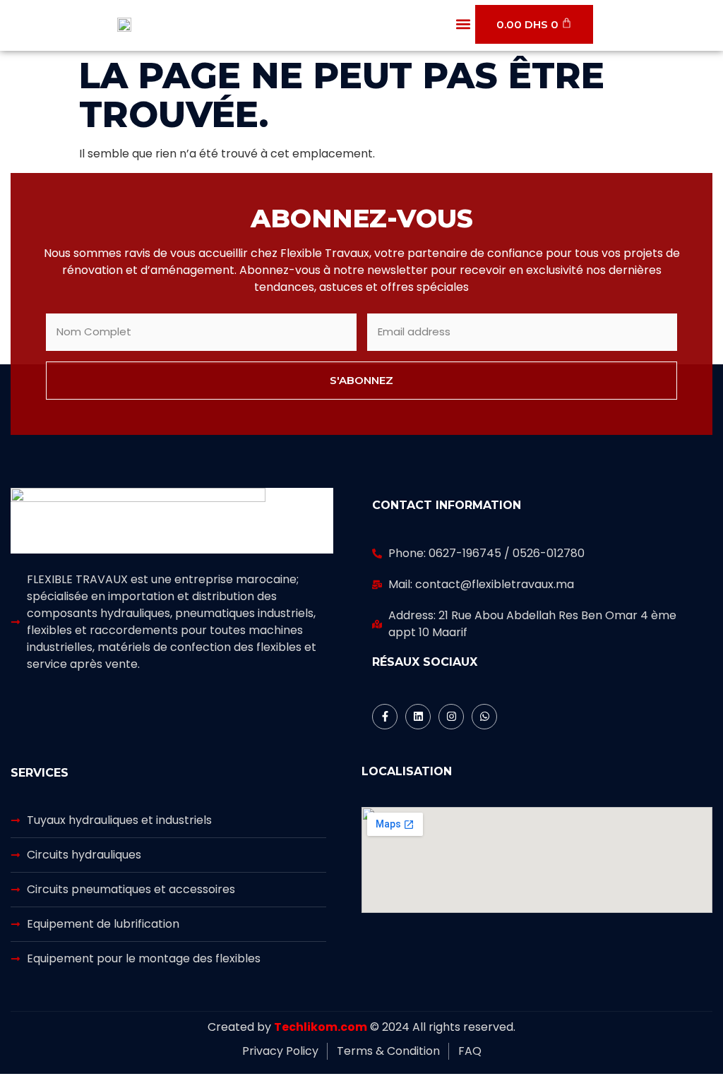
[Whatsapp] (484, 716)
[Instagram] (451, 716)
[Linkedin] (418, 716)
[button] (463, 24)
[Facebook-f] (385, 716)
